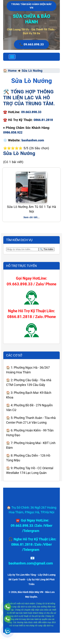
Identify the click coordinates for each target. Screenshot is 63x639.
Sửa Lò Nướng (32, 70)
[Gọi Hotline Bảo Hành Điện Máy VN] (7, 606)
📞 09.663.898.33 (31, 44)
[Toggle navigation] (12, 56)
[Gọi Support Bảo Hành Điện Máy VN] (7, 618)
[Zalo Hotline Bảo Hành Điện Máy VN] (7, 630)
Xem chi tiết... (31, 217)
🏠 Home (10, 70)
